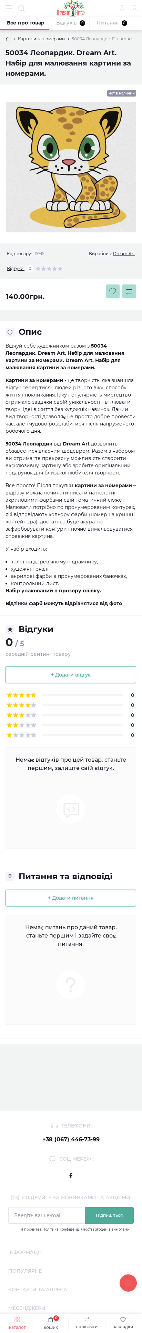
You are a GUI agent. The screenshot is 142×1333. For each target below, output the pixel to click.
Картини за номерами (41, 38)
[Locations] (122, 8)
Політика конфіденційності (67, 1229)
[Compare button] (129, 291)
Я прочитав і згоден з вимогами (75, 1229)
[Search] (21, 8)
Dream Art (124, 253)
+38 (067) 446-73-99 (71, 1139)
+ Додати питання (71, 898)
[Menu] (9, 8)
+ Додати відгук (71, 675)
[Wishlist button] (113, 291)
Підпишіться (109, 1215)
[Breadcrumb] (8, 39)
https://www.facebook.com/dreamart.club (71, 1175)
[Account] (134, 8)
